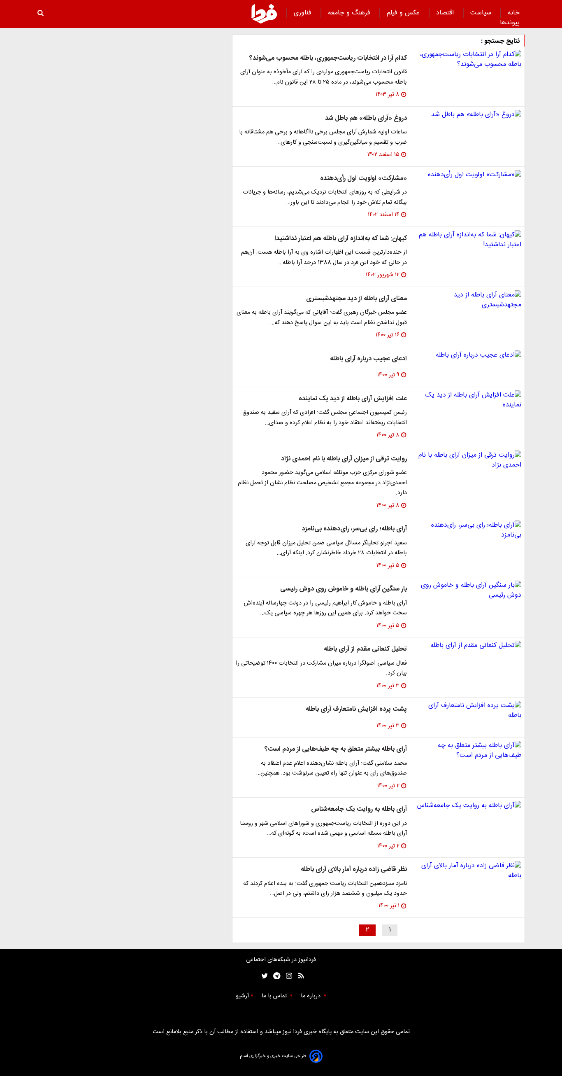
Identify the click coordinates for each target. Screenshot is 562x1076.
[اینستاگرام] (287, 976)
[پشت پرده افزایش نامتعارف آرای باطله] (467, 711)
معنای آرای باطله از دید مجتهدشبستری (356, 298)
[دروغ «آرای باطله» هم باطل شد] (467, 115)
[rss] (298, 976)
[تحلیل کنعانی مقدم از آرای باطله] (467, 646)
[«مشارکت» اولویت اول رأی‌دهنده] (467, 175)
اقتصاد (446, 13)
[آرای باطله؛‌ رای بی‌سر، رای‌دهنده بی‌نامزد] (467, 530)
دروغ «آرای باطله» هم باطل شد (366, 118)
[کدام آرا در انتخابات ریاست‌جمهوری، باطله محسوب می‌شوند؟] (467, 60)
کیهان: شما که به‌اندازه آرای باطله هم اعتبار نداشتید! (340, 238)
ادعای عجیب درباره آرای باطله (368, 358)
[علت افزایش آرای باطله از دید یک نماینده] (467, 400)
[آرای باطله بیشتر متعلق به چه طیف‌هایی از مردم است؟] (467, 751)
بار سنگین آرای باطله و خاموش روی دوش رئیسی (343, 589)
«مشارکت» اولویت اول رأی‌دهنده (363, 178)
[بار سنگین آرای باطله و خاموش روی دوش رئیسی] (467, 590)
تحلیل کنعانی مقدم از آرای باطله (365, 649)
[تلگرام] (274, 976)
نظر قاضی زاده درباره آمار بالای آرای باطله (354, 869)
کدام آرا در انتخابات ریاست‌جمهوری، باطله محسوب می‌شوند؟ (328, 58)
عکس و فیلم (404, 13)
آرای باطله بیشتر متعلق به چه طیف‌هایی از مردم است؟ (336, 749)
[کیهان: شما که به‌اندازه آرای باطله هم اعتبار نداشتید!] (467, 240)
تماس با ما (275, 996)
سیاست (481, 13)
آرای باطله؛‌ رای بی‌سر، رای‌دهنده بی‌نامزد (354, 528)
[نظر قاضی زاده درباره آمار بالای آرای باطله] (467, 871)
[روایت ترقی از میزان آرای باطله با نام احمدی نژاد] (467, 460)
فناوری (304, 13)
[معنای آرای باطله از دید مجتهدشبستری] (467, 300)
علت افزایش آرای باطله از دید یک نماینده (353, 398)
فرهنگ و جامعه (350, 13)
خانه (514, 13)
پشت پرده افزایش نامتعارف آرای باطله (356, 709)
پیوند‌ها (510, 22)
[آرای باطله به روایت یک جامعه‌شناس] (467, 806)
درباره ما (311, 996)
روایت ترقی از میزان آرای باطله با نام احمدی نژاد (344, 458)
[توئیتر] (263, 976)
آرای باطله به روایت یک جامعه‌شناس (359, 809)
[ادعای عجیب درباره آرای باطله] (467, 355)
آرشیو (242, 996)
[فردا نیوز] (264, 13)
